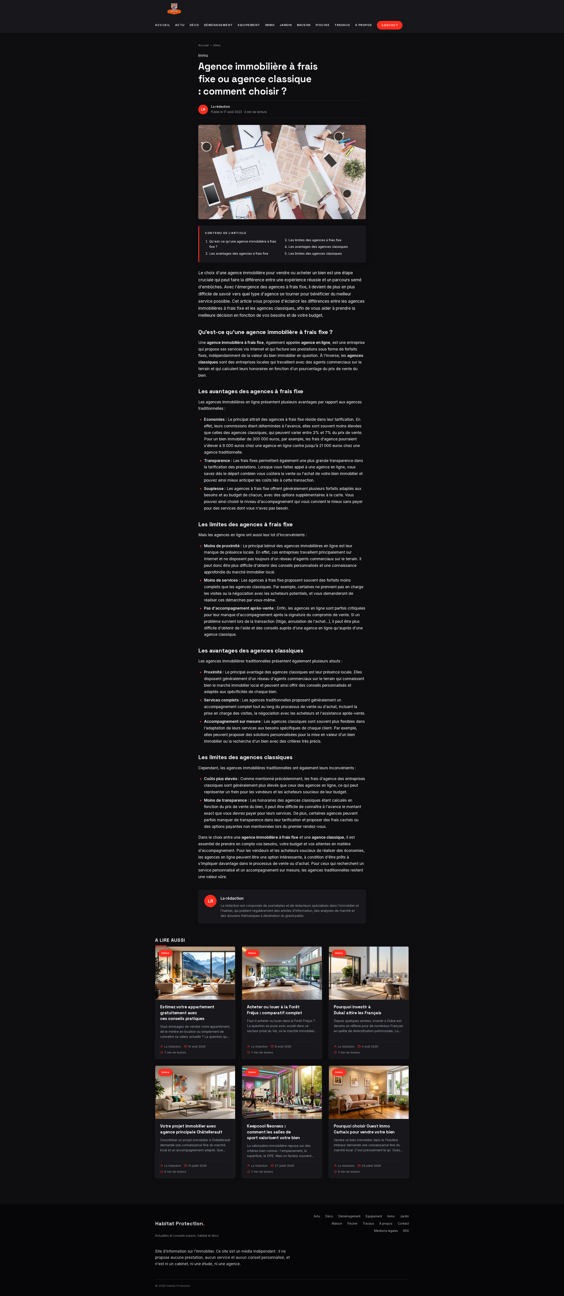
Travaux (342, 25)
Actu (180, 25)
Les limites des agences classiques (315, 253)
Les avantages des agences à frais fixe (238, 253)
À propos (363, 25)
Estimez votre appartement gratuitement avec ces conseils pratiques (187, 1012)
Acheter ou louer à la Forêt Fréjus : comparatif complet (274, 1009)
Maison (304, 25)
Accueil (162, 25)
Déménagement (218, 25)
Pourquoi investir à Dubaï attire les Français (357, 1009)
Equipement (249, 25)
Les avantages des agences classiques (318, 246)
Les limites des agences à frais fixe (314, 240)
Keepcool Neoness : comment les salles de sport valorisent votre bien (273, 1131)
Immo (270, 25)
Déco (194, 25)
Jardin (286, 25)
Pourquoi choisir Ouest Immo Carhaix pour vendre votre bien (364, 1129)
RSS (406, 1231)
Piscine (323, 25)
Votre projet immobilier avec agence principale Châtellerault (191, 1129)
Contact (389, 25)
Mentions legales (386, 1231)
